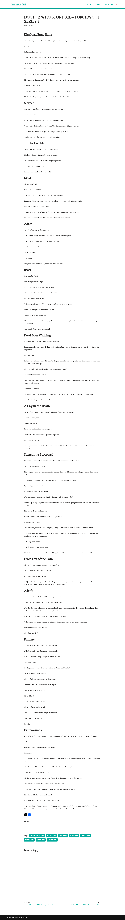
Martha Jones (85, 836)
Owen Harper (29, 840)
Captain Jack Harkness (37, 836)
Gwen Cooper (63, 836)
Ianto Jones (74, 836)
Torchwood (41, 840)
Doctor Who (51, 836)
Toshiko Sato (52, 840)
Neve (9, 917)
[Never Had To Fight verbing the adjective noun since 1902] (16, 4)
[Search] (116, 4)
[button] (92, 4)
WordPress (24, 917)
